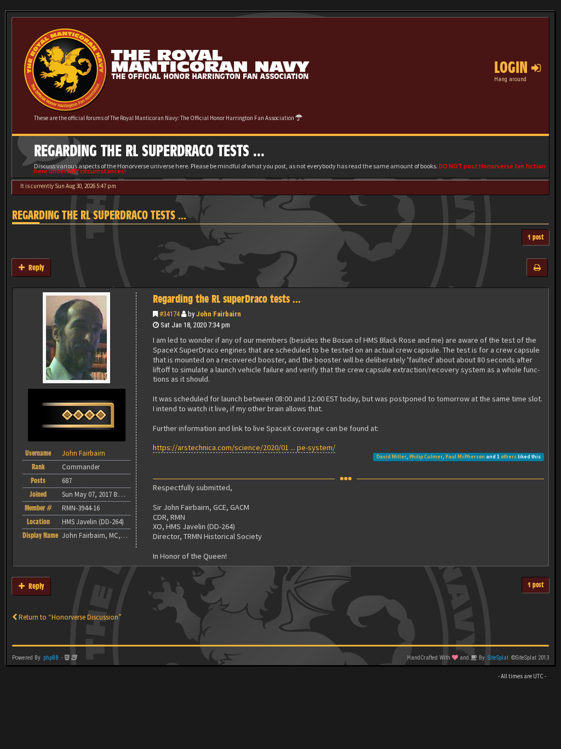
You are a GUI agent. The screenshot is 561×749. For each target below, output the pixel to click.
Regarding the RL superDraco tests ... (99, 215)
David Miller (391, 456)
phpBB (51, 657)
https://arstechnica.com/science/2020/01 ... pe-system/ (244, 447)
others (509, 456)
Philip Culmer (426, 456)
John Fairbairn (218, 314)
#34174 (169, 314)
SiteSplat (498, 657)
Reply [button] (34, 267)
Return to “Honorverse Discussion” (69, 617)
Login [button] (512, 67)
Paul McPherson (465, 456)
